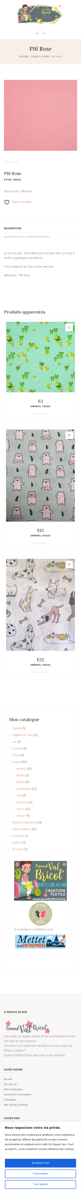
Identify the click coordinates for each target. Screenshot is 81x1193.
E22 (40, 659)
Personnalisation (13, 1089)
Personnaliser (40, 1173)
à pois (45, 56)
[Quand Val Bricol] (40, 14)
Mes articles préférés (16, 1104)
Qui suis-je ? (11, 1084)
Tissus (35, 56)
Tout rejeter (40, 1184)
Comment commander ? (18, 1094)
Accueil (24, 56)
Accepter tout (40, 1163)
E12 (40, 530)
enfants (36, 406)
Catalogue (10, 1099)
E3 (40, 401)
